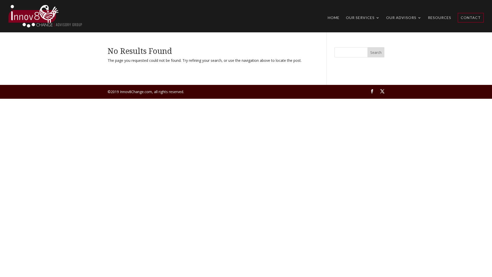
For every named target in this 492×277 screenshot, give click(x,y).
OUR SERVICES (360, 18)
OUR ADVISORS (401, 18)
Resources (439, 18)
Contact (471, 17)
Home (334, 18)
